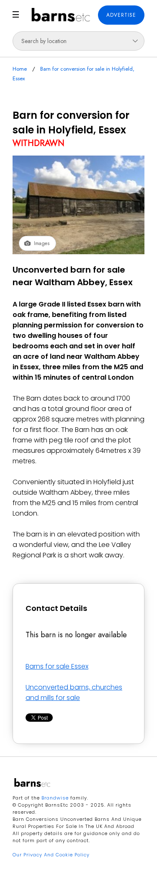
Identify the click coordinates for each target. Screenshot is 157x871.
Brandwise (55, 797)
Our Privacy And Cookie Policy (51, 854)
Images (41, 243)
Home (20, 69)
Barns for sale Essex (57, 666)
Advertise (121, 15)
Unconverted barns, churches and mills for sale (74, 692)
